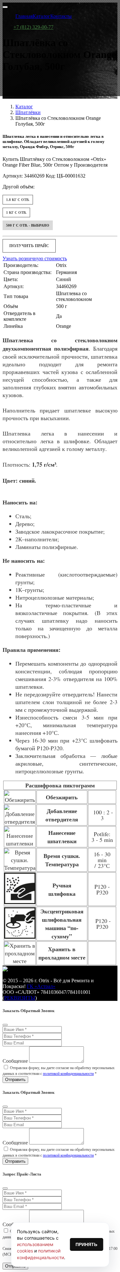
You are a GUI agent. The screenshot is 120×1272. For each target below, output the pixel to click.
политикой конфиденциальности (68, 1073)
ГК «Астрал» (41, 986)
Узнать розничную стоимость (35, 258)
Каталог (24, 106)
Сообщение (15, 1061)
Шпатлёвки (28, 112)
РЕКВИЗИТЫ (19, 998)
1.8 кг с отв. (17, 200)
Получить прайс (29, 245)
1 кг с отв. (16, 212)
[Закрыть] (5, 1025)
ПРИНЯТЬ (86, 1244)
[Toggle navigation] (5, 7)
